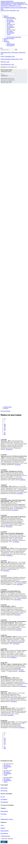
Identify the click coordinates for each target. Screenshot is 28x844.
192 (5, 428)
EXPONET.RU (8, 407)
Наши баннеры (11, 44)
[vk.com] (3, 411)
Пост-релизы (4, 790)
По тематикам (10, 21)
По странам (10, 25)
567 (5, 432)
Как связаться (10, 45)
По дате (3, 796)
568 (5, 434)
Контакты (6, 41)
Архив (8, 23)
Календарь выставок (9, 17)
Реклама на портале (9, 38)
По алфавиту (4, 799)
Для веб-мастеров (5, 836)
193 (5, 430)
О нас (8, 42)
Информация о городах (7, 819)
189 (5, 424)
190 (5, 425)
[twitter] (8, 411)
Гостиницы (4, 814)
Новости (6, 16)
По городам (10, 20)
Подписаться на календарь (14, 37)
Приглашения (4, 811)
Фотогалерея (4, 788)
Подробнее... (9, 449)
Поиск (5, 39)
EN (1, 48)
